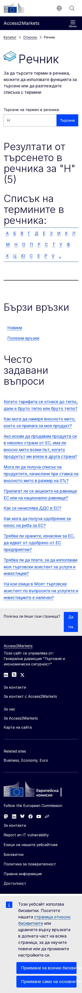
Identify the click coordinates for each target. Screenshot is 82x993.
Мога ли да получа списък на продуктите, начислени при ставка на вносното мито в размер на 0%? (41, 474)
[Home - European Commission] (37, 790)
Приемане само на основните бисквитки (49, 981)
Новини (14, 327)
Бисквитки (13, 854)
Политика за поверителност (30, 864)
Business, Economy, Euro (26, 760)
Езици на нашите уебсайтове (31, 844)
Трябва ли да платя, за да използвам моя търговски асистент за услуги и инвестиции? (40, 567)
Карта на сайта (18, 727)
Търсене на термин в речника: (31, 109)
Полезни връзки (23, 338)
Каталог (10, 37)
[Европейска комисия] (14, 8)
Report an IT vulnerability (26, 835)
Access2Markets (18, 646)
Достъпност (15, 883)
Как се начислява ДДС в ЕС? (32, 508)
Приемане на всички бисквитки (49, 967)
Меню (73, 26)
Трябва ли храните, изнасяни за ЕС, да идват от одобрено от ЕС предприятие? (39, 542)
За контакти (15, 825)
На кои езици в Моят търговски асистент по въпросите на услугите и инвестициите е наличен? (41, 590)
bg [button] (59, 8)
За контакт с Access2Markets (30, 696)
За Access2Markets (21, 718)
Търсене (72, 8)
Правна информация (23, 874)
